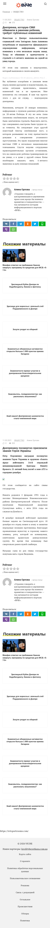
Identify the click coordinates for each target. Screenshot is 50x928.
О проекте (25, 861)
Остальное (25, 899)
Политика (25, 920)
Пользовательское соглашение (25, 878)
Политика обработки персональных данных (25, 870)
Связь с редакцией (25, 892)
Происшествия (25, 906)
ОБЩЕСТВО (19, 20)
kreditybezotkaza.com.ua (34, 848)
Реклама (25, 885)
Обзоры (25, 913)
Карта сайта (25, 854)
